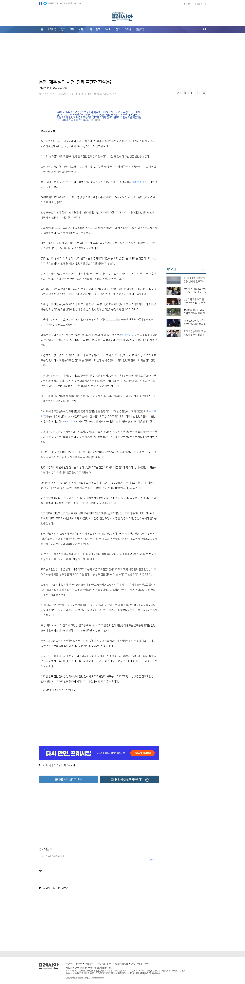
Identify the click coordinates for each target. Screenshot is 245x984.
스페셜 (127, 29)
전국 (118, 29)
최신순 (41, 871)
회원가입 (196, 3)
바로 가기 (97, 120)
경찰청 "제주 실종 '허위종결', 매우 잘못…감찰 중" (194, 281)
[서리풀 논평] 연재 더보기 (56, 888)
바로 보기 (139, 182)
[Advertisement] (122, 57)
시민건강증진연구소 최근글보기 (58, 765)
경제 (72, 29)
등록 (152, 859)
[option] (186, 305)
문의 (189, 3)
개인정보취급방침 (121, 963)
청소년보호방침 (136, 963)
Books (108, 29)
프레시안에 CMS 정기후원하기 (127, 779)
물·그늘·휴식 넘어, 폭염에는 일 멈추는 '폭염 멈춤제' (194, 324)
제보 (185, 3)
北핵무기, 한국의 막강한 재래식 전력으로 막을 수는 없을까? (194, 303)
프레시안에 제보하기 (65, 779)
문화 (98, 29)
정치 (63, 29)
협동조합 (140, 29)
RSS (146, 963)
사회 (80, 29)
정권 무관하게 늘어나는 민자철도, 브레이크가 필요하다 (194, 292)
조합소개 (69, 963)
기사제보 (78, 963)
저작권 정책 (88, 963)
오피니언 (52, 29)
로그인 (203, 3)
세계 (89, 29)
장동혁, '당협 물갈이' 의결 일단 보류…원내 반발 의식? (194, 334)
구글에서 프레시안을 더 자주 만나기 (59, 689)
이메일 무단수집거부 (104, 963)
